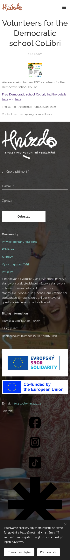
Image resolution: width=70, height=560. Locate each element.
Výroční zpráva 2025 (15, 264)
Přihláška (8, 249)
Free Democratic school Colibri (23, 94)
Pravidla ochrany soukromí (19, 242)
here (18, 99)
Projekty (7, 272)
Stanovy (7, 257)
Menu (64, 7)
